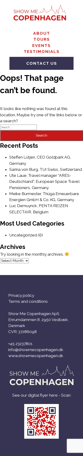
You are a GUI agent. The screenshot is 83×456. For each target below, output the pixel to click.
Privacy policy (21, 295)
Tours (41, 39)
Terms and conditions (28, 301)
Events (41, 45)
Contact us (41, 63)
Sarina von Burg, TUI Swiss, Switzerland (45, 169)
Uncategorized (23, 235)
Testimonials (41, 51)
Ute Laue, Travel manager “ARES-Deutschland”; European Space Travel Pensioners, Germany (44, 181)
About (41, 33)
